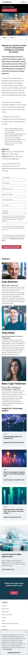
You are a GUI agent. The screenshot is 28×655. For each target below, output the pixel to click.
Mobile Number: (7, 194)
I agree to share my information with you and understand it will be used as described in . (13, 237)
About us (4, 605)
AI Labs (4, 617)
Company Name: (7, 200)
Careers (4, 626)
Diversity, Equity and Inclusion (10, 623)
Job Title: (5, 205)
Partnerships (5, 611)
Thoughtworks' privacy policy (13, 239)
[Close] (26, 632)
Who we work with (7, 614)
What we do (5, 608)
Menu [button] (22, 2)
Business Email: (7, 188)
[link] (9, 10)
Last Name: (6, 183)
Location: (5, 211)
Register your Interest (11, 247)
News (3, 620)
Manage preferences (14, 652)
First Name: (6, 177)
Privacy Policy (8, 649)
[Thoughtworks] (7, 2)
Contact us (5, 629)
